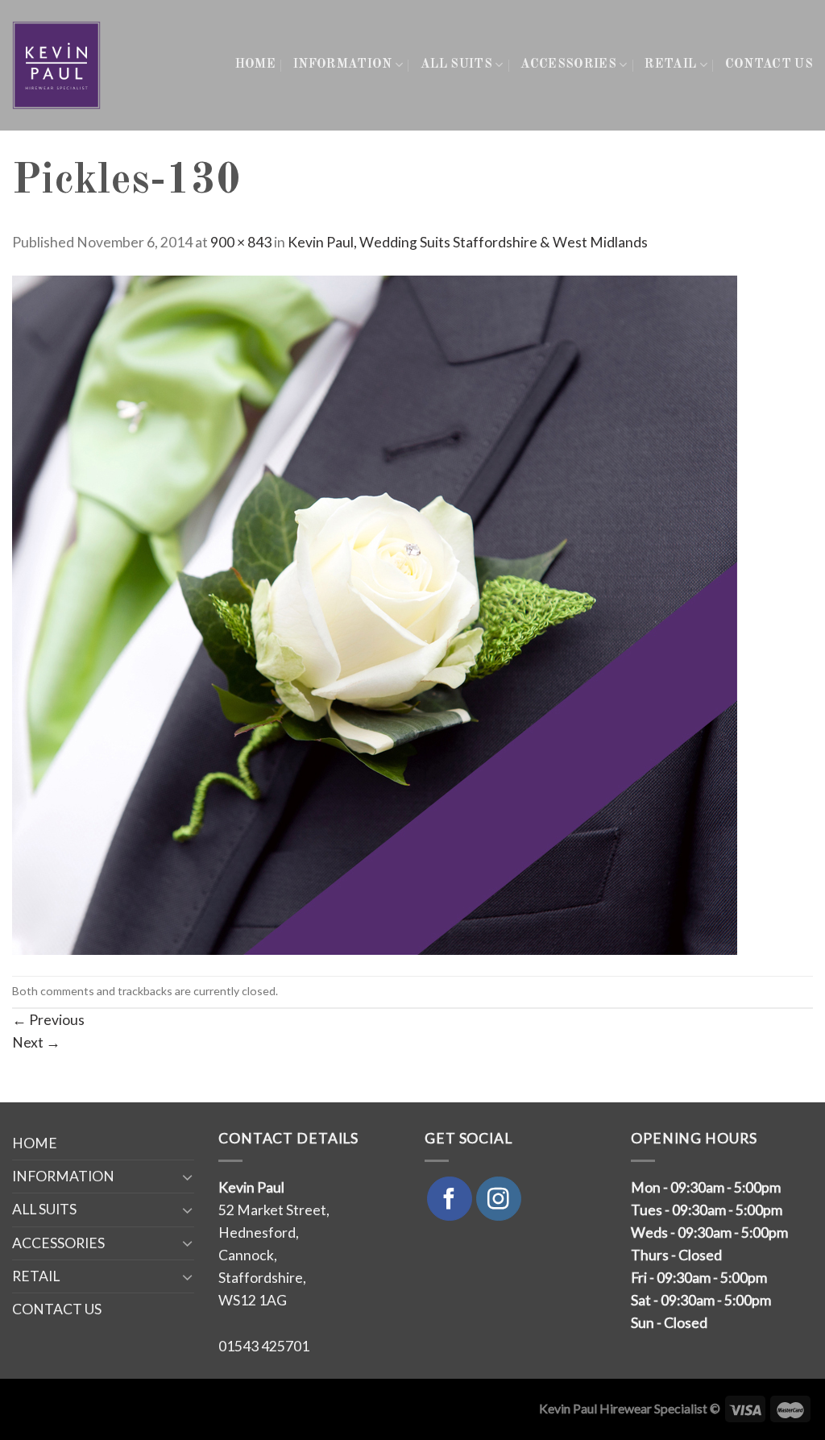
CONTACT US (769, 64)
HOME (255, 64)
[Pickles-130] (374, 613)
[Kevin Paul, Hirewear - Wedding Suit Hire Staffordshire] (57, 65)
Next (36, 1042)
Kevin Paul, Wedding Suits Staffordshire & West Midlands (468, 242)
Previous (48, 1019)
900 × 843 (241, 242)
